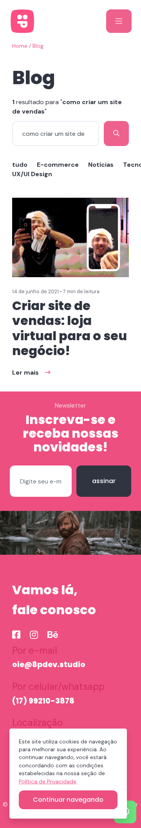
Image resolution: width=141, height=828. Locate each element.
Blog (38, 46)
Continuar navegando (68, 799)
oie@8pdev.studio (48, 664)
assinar (104, 480)
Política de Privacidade (47, 781)
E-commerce (58, 165)
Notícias (101, 165)
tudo (19, 165)
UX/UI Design (32, 174)
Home (19, 46)
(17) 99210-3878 (43, 701)
